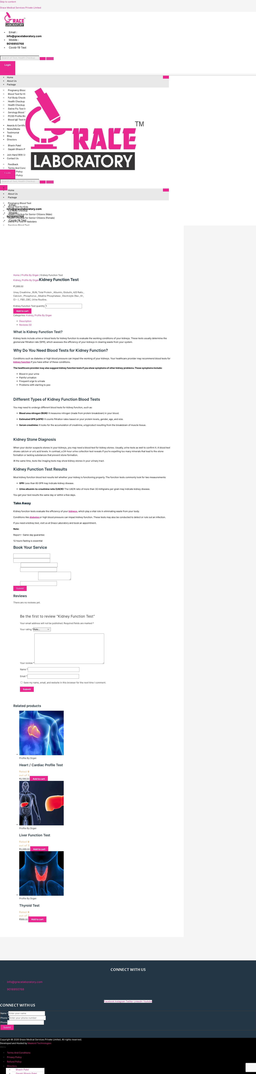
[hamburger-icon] (166, 77)
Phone (16, 569)
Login (7, 64)
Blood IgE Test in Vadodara (22, 119)
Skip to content (8, 1)
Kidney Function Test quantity (29, 306)
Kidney (17, 280)
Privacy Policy (15, 175)
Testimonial (13, 132)
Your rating (26, 629)
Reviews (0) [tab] (25, 324)
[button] (42, 1047)
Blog (9, 136)
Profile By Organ (30, 275)
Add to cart (22, 311)
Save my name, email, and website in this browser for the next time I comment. (65, 682)
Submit (20, 588)
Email (17, 564)
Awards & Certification (18, 125)
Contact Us (13, 158)
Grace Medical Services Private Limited (20, 7)
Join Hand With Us (16, 154)
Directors (12, 139)
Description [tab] (25, 321)
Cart (7, 71)
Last (52, 560)
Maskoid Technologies (39, 1043)
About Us (12, 81)
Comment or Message (25, 579)
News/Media (13, 129)
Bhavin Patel (22, 1069)
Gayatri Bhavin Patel (18, 149)
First (52, 555)
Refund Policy (14, 1061)
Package (11, 84)
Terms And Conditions (18, 1052)
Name (17, 551)
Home (10, 77)
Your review (27, 663)
